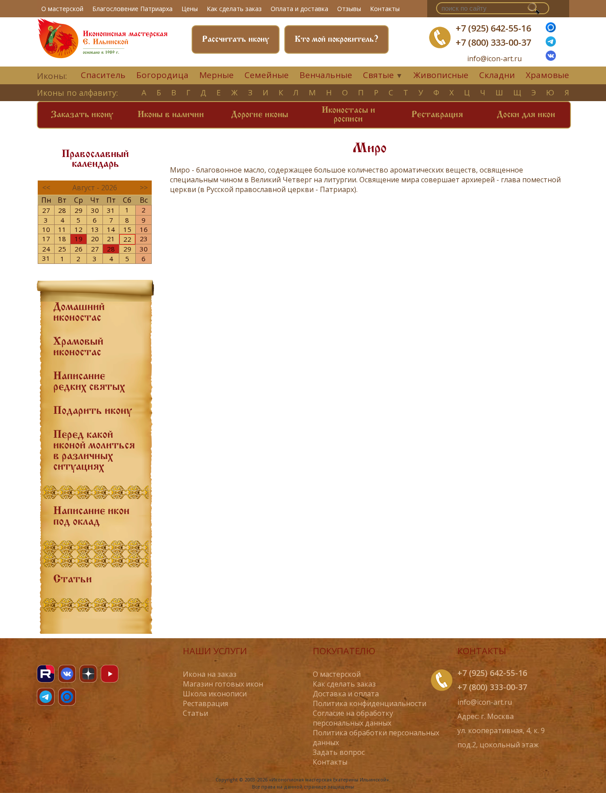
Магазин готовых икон (223, 684)
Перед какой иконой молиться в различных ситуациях (94, 451)
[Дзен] (88, 674)
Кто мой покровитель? (336, 39)
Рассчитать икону (235, 39)
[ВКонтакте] (551, 58)
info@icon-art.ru (494, 58)
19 (79, 238)
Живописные (440, 75)
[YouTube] (109, 674)
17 (46, 238)
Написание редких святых (89, 382)
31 (111, 210)
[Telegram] (46, 697)
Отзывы (349, 8)
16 (144, 229)
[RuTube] (46, 674)
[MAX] (67, 697)
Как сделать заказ (234, 8)
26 (79, 248)
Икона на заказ (209, 674)
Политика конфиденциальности (369, 703)
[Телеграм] (551, 44)
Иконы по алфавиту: (77, 92)
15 (127, 229)
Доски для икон (526, 114)
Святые (378, 75)
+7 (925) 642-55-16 (493, 28)
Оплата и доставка (299, 8)
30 (95, 210)
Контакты (385, 8)
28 (62, 210)
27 (46, 210)
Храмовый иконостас (78, 347)
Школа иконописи (215, 694)
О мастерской (62, 8)
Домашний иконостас (79, 312)
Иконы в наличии (171, 114)
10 (46, 229)
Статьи (72, 579)
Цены (189, 8)
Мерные (216, 75)
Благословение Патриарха (132, 8)
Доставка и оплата (346, 694)
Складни (497, 75)
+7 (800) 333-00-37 (493, 42)
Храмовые (547, 75)
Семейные (266, 75)
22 (127, 239)
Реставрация (437, 114)
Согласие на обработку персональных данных (353, 718)
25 (62, 248)
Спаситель (103, 75)
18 (62, 238)
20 (95, 238)
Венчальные (325, 75)
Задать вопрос (339, 752)
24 (46, 248)
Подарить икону (92, 411)
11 (62, 229)
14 (111, 229)
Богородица (162, 75)
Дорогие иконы (259, 114)
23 (144, 238)
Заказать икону (82, 114)
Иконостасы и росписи (348, 115)
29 (79, 210)
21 (111, 238)
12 (79, 229)
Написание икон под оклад (91, 516)
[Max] (551, 30)
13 (95, 229)
